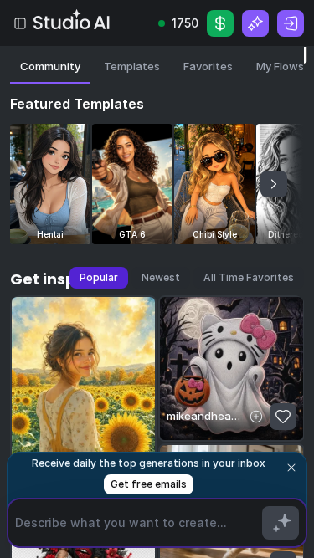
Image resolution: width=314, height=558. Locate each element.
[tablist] (157, 70)
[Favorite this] (283, 416)
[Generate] (280, 523)
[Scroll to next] (273, 184)
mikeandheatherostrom (205, 415)
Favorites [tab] (208, 66)
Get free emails (149, 484)
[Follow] (256, 417)
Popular (99, 277)
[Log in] (290, 23)
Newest (161, 277)
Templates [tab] (132, 66)
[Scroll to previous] (40, 184)
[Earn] (220, 23)
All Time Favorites (248, 277)
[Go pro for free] (255, 23)
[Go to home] (72, 19)
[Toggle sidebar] (20, 23)
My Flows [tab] (280, 66)
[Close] (291, 468)
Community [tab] (50, 66)
